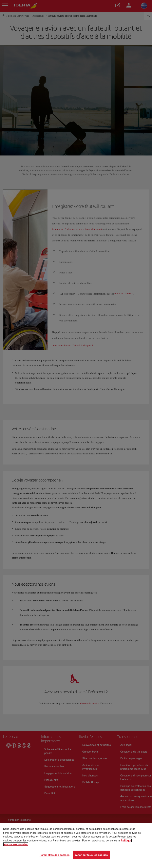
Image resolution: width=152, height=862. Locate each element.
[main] (76, 842)
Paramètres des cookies (54, 854)
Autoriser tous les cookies (91, 854)
